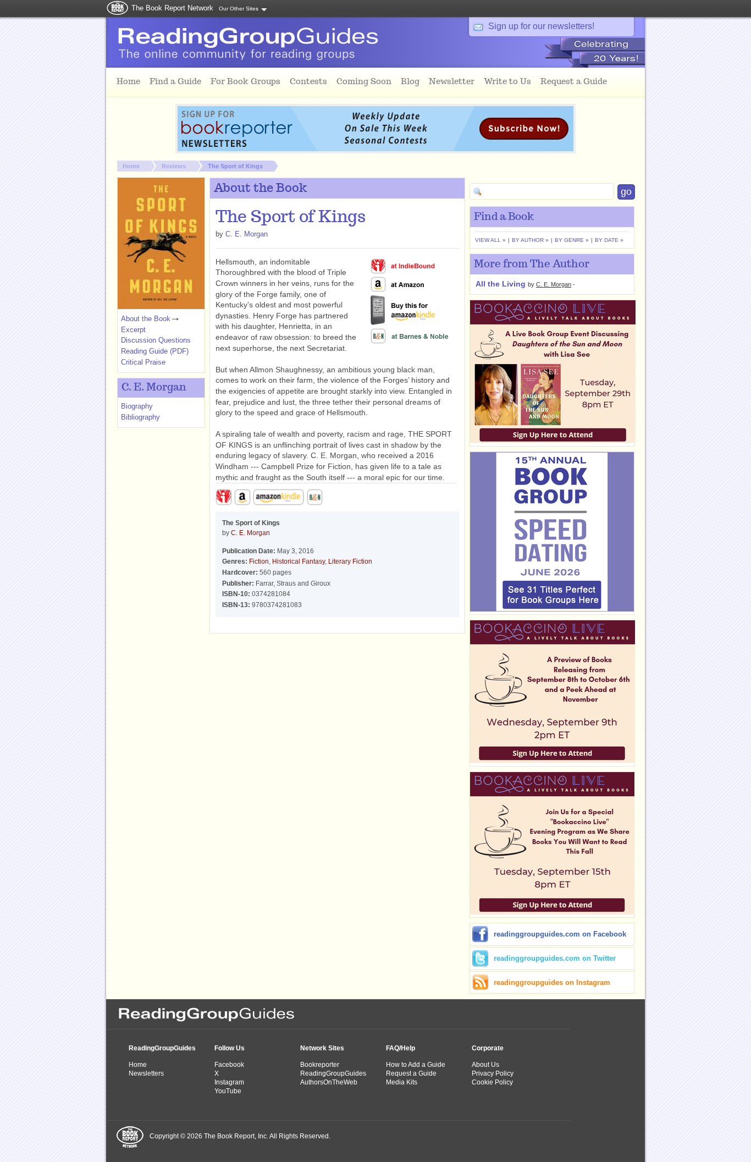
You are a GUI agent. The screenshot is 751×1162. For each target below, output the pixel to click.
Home (131, 166)
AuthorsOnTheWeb (328, 1082)
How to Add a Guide (415, 1064)
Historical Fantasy (298, 561)
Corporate (488, 1048)
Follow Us (229, 1048)
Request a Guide (411, 1073)
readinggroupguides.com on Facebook (560, 934)
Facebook (229, 1064)
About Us (485, 1064)
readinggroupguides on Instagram (552, 982)
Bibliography (140, 417)
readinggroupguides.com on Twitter (555, 958)
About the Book (145, 319)
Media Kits (401, 1082)
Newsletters (146, 1073)
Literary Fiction (350, 561)
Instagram (229, 1082)
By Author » (530, 240)
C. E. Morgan (246, 234)
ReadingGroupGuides (162, 1048)
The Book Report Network (172, 8)
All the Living (501, 283)
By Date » (609, 240)
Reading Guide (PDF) (155, 351)
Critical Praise (143, 362)
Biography (137, 406)
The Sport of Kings (235, 166)
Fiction (259, 561)
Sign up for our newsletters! (541, 26)
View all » (490, 240)
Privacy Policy (492, 1073)
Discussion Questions (156, 340)
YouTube (227, 1091)
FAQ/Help (400, 1048)
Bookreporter (319, 1064)
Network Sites (322, 1048)
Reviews (174, 166)
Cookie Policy (492, 1082)
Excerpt (133, 330)
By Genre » (572, 240)
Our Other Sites (238, 8)
